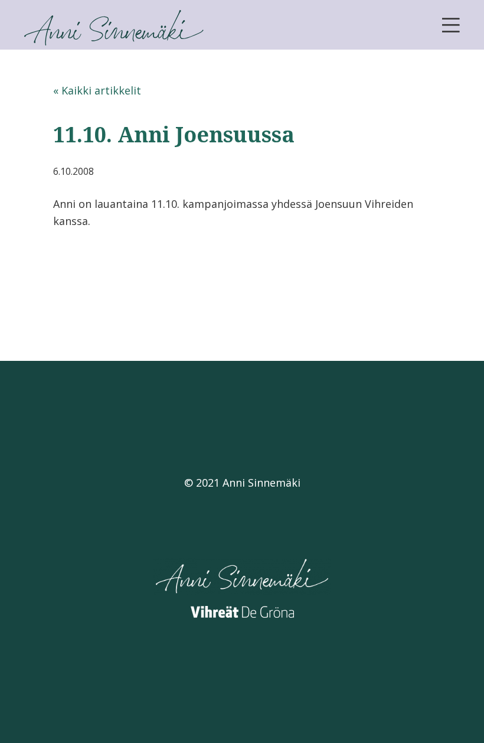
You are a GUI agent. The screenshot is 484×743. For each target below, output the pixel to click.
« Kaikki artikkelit (97, 90)
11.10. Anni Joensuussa (174, 134)
